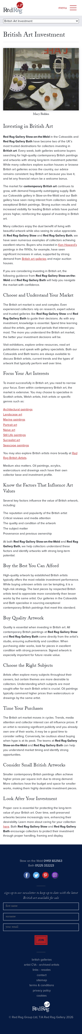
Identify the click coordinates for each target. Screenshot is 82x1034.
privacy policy (42, 994)
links (35, 973)
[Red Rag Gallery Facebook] (27, 875)
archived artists (49, 968)
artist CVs (30, 968)
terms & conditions (41, 989)
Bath (41, 865)
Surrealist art (11, 440)
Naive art (9, 430)
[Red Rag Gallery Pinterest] (45, 875)
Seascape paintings (16, 445)
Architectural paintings (18, 409)
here (6, 826)
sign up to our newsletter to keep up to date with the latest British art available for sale (41, 896)
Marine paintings (14, 419)
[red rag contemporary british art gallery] (13, 8)
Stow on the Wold (41, 861)
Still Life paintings (14, 435)
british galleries (42, 963)
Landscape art (12, 414)
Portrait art (10, 425)
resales (46, 973)
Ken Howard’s (67, 245)
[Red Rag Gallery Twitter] (36, 875)
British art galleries (34, 259)
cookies (42, 999)
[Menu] (73, 8)
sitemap (41, 984)
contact (41, 979)
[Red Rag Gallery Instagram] (55, 875)
